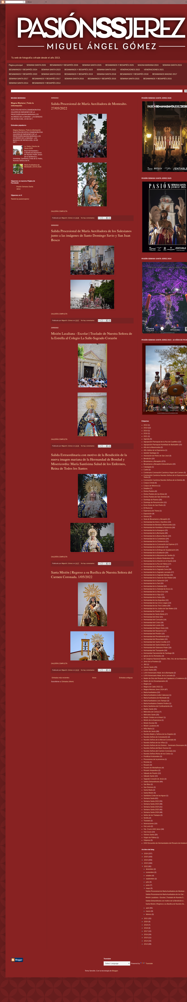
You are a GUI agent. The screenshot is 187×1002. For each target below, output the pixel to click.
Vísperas (147, 840)
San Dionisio (148, 787)
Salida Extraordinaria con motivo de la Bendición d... (165, 901)
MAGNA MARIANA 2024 (148, 65)
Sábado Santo (149, 776)
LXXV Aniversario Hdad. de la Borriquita (158, 673)
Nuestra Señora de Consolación (156, 737)
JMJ (145, 664)
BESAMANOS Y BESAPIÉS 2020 (23, 74)
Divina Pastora (149, 491)
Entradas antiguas (126, 678)
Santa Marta (148, 790)
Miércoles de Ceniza (151, 712)
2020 (146, 922)
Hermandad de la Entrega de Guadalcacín (159, 550)
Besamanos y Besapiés (152, 461)
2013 (145, 428)
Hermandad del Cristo (152, 622)
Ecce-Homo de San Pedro (153, 505)
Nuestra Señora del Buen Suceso (156, 748)
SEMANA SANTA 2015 (129, 79)
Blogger (115, 971)
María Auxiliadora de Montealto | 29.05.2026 (32, 166)
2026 (146, 854)
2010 (145, 425)
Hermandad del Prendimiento (155, 636)
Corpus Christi (149, 483)
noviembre (150, 872)
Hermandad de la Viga (152, 595)
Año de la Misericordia (152, 447)
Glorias (146, 516)
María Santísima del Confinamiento (157, 706)
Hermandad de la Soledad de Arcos (157, 589)
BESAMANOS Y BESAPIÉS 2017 (46, 79)
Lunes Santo (148, 670)
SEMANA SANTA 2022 (106, 69)
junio (148, 885)
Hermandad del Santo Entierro (155, 645)
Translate (149, 963)
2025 (146, 857)
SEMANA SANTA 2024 (172, 65)
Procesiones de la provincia (154, 759)
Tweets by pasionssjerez (20, 199)
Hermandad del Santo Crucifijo (155, 642)
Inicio (94, 678)
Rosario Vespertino (151, 770)
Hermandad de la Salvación (154, 581)
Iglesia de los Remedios (153, 656)
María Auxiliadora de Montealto (155, 698)
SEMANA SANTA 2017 (18, 79)
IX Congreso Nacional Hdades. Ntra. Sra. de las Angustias (165, 659)
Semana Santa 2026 (151, 812)
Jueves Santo (149, 667)
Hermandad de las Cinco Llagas (156, 603)
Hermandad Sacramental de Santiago (158, 653)
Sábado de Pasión (150, 773)
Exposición (148, 514)
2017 (146, 931)
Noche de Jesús (150, 731)
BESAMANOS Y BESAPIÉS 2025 (119, 65)
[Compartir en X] (104, 218)
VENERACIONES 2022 (130, 69)
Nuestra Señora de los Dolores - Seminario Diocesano (164, 745)
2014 (145, 431)
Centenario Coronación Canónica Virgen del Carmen (163, 473)
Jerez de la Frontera (151, 662)
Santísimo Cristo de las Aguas (155, 796)
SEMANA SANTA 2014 (18, 83)
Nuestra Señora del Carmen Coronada (158, 751)
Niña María (148, 729)
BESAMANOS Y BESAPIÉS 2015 (157, 79)
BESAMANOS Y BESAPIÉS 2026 (64, 65)
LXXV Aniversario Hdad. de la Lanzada (158, 675)
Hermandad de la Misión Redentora (157, 558)
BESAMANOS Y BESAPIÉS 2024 (23, 69)
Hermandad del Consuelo (153, 620)
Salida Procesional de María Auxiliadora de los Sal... (165, 894)
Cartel (146, 470)
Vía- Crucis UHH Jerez (152, 829)
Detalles (147, 488)
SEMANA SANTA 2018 (106, 74)
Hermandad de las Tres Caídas (155, 606)
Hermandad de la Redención (154, 567)
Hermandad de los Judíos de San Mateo (159, 609)
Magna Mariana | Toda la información (27, 130)
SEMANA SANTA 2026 (36, 65)
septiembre (150, 879)
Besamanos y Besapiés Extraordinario (158, 464)
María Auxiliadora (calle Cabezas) (156, 695)
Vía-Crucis (147, 832)
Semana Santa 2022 (151, 801)
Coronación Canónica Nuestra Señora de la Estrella (163, 480)
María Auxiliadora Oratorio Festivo (156, 703)
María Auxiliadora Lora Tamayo (155, 701)
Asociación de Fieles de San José (156, 456)
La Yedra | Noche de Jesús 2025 (31, 147)
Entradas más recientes (60, 678)
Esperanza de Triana (151, 511)
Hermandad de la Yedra (152, 597)
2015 (146, 938)
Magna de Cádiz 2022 (152, 687)
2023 (146, 863)
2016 (145, 433)
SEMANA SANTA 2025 (91, 65)
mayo (148, 888)
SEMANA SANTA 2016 (74, 79)
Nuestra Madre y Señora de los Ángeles (158, 734)
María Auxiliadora (150, 692)
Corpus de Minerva (151, 486)
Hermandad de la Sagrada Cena (156, 569)
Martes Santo (148, 709)
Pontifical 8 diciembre (152, 756)
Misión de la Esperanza (152, 720)
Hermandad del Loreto (152, 625)
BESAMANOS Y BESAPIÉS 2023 (78, 69)
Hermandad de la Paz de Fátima (156, 564)
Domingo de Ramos (151, 500)
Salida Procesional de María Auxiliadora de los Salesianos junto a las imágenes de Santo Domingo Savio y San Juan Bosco (91, 235)
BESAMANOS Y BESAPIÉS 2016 (102, 79)
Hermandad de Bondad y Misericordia (158, 525)
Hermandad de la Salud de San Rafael (158, 578)
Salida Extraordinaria (151, 782)
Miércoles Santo (150, 715)
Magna (146, 684)
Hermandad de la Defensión (154, 547)
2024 (146, 860)
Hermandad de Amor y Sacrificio (156, 522)
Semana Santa (149, 798)
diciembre (150, 869)
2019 (146, 925)
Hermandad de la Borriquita (154, 533)
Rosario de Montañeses (152, 768)
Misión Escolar (149, 723)
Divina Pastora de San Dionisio (155, 497)
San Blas (147, 784)
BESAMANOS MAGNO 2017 (164, 74)
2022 (146, 866)
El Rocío (147, 508)
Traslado (147, 821)
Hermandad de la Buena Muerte (156, 536)
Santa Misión (148, 793)
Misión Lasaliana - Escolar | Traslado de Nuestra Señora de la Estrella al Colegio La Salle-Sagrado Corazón (91, 335)
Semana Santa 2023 (151, 804)
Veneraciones (149, 824)
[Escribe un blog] (101, 218)
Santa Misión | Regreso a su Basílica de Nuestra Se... (165, 904)
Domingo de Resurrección (153, 502)
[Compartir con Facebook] (107, 218)
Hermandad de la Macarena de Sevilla (158, 555)
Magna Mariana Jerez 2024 (154, 689)
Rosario (146, 765)
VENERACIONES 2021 (154, 69)
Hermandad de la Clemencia (154, 541)
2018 (146, 928)
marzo (148, 911)
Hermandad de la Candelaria (154, 539)
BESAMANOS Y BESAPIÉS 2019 (78, 74)
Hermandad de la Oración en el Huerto (158, 561)
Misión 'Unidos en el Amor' (153, 717)
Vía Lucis (147, 826)
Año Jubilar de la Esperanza (154, 450)
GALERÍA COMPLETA (59, 211)
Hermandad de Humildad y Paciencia (158, 527)
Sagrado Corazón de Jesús (154, 779)
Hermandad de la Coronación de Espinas (159, 544)
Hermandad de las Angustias (154, 600)
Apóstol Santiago (150, 453)
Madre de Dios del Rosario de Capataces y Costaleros (164, 678)
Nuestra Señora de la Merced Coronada (158, 740)
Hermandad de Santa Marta (154, 614)
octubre (149, 876)
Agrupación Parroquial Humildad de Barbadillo (161, 445)
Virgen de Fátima (150, 837)
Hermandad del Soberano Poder (156, 648)
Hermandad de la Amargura (154, 530)
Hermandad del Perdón (152, 634)
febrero (149, 914)
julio (147, 882)
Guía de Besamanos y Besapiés (155, 519)
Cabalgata (147, 467)
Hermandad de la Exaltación (154, 553)
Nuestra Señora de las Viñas (154, 743)
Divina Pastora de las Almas (154, 494)
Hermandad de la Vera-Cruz (154, 592)
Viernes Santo (149, 835)
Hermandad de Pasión (152, 611)
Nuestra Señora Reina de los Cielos (157, 754)
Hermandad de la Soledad (153, 586)
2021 (145, 436)
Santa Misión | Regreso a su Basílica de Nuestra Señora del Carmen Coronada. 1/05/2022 (91, 574)
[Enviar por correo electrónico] (99, 218)
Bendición (147, 459)
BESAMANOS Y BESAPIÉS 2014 (46, 83)
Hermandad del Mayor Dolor (154, 628)
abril (148, 908)
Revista (146, 762)
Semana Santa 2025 (151, 810)
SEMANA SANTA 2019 (51, 74)
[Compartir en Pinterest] (109, 218)
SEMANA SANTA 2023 (51, 69)
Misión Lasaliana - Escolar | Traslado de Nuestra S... (165, 897)
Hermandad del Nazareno (153, 631)
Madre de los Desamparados (154, 681)
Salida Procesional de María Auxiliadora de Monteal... (165, 891)
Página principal (16, 65)
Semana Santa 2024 (151, 807)
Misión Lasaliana (150, 726)
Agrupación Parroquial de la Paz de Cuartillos (161, 442)
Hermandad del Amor (151, 617)
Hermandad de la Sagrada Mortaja (156, 575)
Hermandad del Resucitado (154, 639)
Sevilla (146, 818)
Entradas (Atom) (68, 682)
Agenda (146, 439)
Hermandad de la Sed (152, 583)
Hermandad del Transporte (154, 650)
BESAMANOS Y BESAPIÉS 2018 (134, 74)
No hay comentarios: (88, 218)
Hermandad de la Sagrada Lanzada (157, 572)
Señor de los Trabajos (152, 815)
